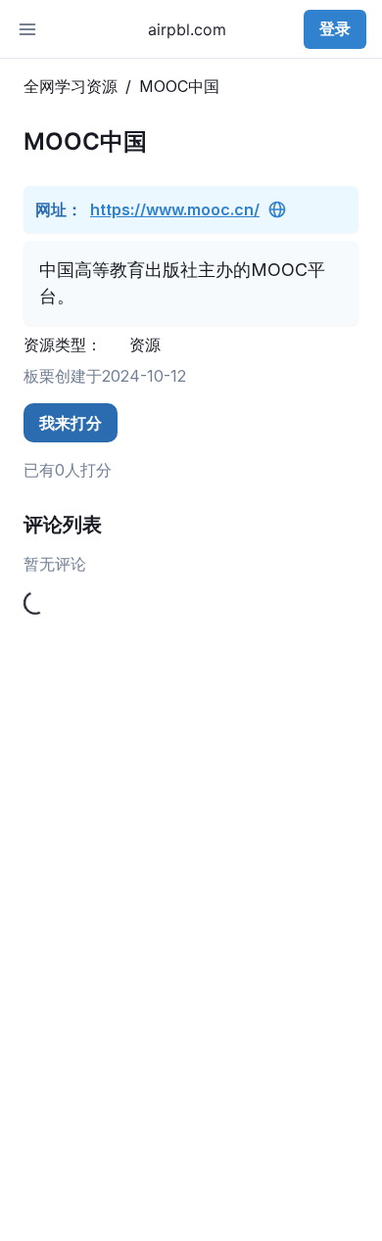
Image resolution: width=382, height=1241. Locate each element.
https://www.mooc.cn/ (175, 209)
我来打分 (70, 423)
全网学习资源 (71, 86)
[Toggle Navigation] (27, 29)
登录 (335, 28)
